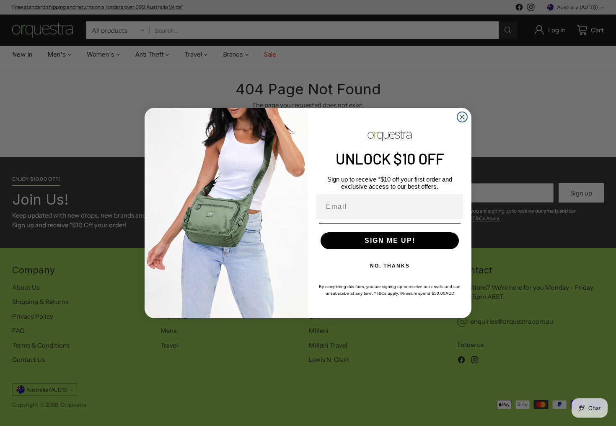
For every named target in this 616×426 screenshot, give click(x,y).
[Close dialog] (462, 117)
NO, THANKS (390, 266)
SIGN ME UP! (390, 240)
